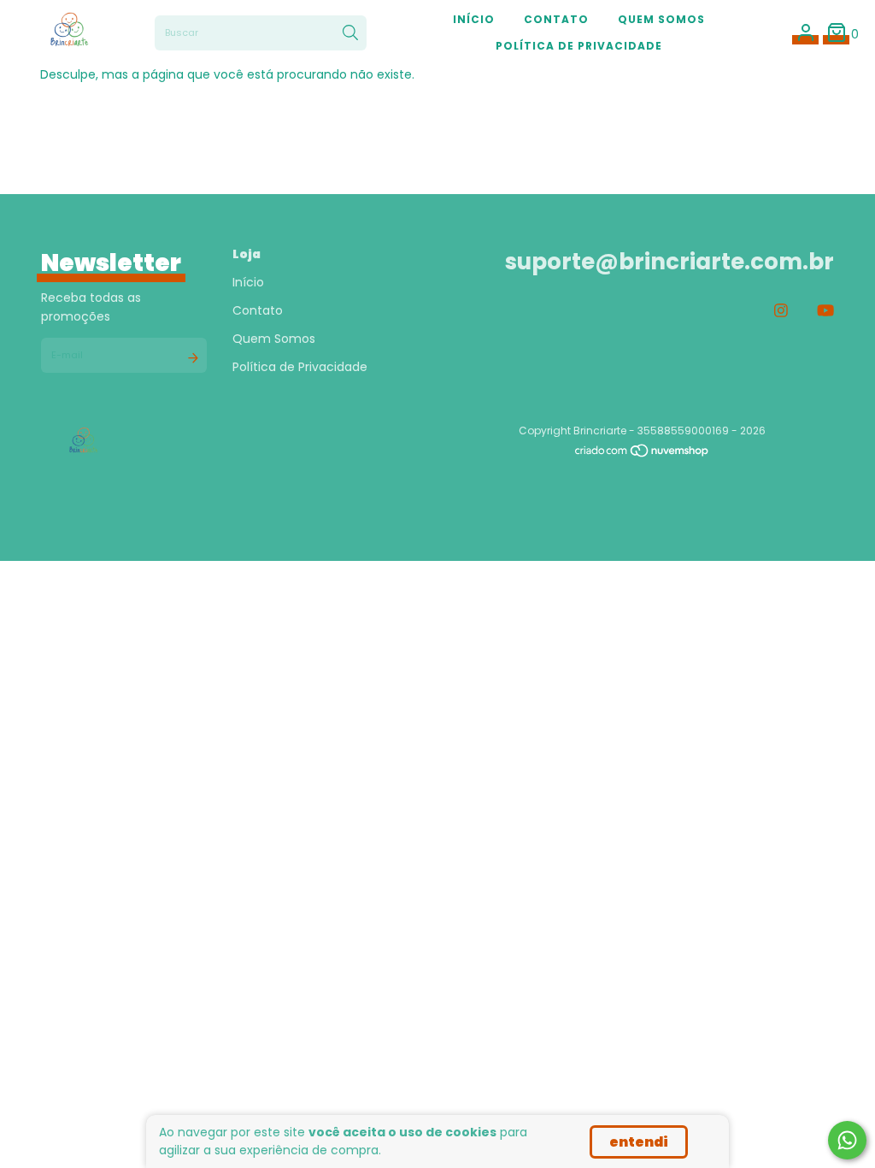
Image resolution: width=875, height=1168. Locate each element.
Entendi (638, 1142)
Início (474, 19)
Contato (556, 19)
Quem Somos (661, 19)
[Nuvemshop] (642, 454)
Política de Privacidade (579, 45)
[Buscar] (350, 33)
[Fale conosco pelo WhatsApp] (847, 1140)
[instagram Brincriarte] (781, 310)
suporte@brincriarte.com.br (669, 261)
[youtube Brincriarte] (825, 310)
